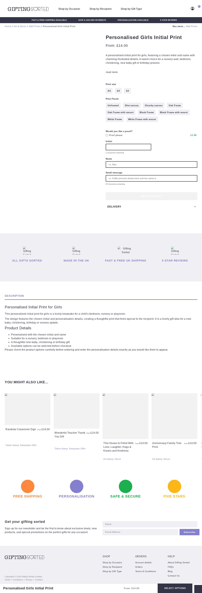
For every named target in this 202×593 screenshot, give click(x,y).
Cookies (39, 580)
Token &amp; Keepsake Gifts (21, 445)
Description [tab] (14, 296)
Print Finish (112, 99)
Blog (170, 571)
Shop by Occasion (69, 9)
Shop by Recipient (100, 9)
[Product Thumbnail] (14, 40)
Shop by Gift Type (131, 9)
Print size (111, 84)
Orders (139, 567)
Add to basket (151, 196)
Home (8, 26)
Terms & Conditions (145, 571)
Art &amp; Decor (112, 459)
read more (112, 72)
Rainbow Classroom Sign (21, 429)
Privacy (29, 580)
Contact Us (174, 575)
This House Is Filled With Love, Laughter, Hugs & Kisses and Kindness (118, 447)
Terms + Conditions (14, 580)
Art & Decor (20, 26)
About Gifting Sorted (179, 562)
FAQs (171, 567)
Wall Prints (34, 26)
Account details (143, 562)
